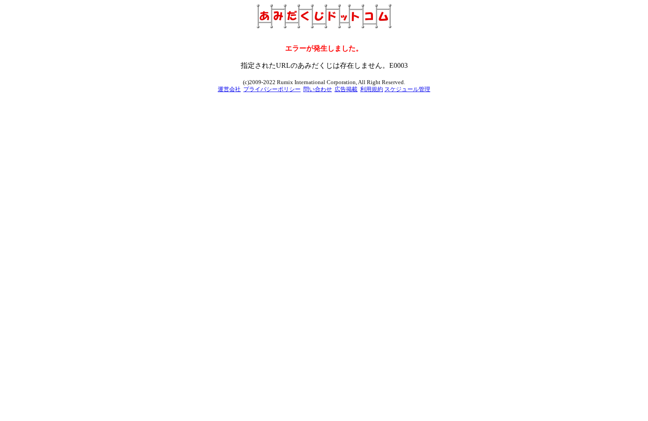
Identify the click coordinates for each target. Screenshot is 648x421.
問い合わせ (317, 89)
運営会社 (229, 89)
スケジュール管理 (407, 89)
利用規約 (371, 89)
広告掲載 (346, 89)
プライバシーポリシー (272, 89)
